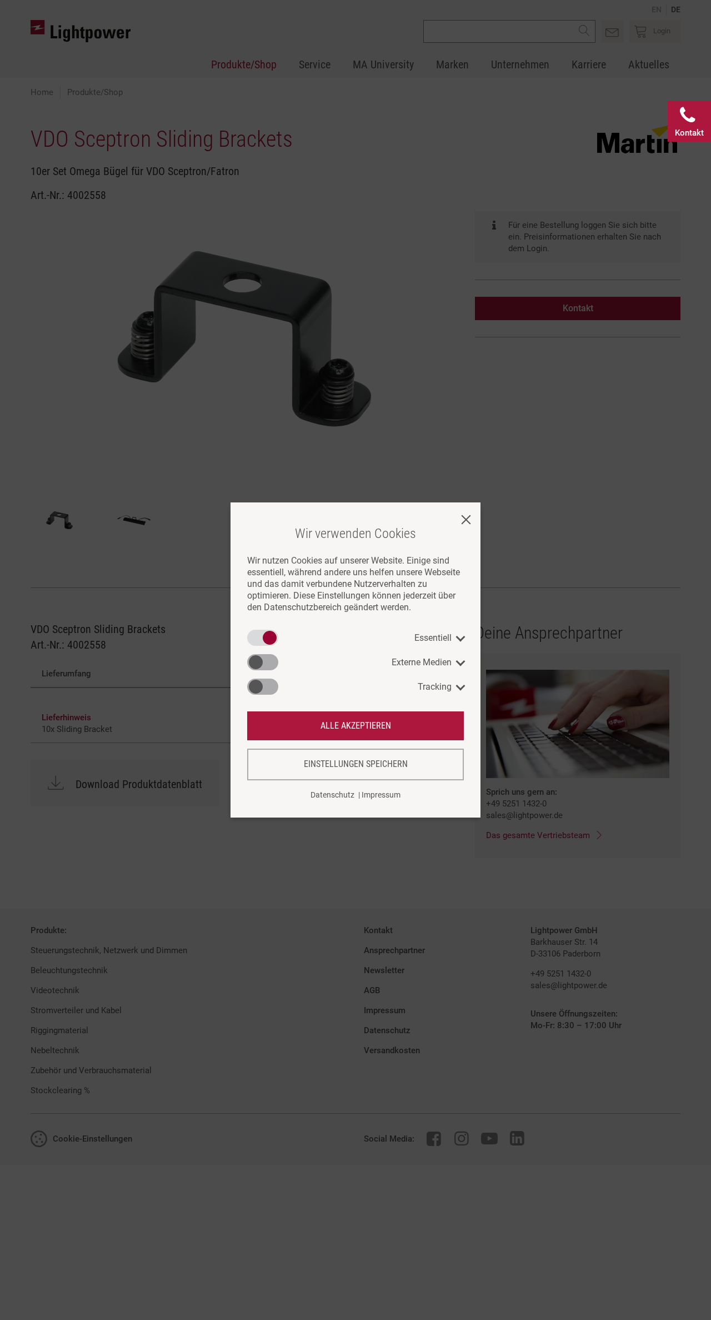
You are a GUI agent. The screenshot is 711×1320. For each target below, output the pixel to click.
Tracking (435, 686)
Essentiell (433, 637)
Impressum (381, 794)
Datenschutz (332, 794)
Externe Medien (422, 662)
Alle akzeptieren (356, 725)
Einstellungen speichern (356, 764)
